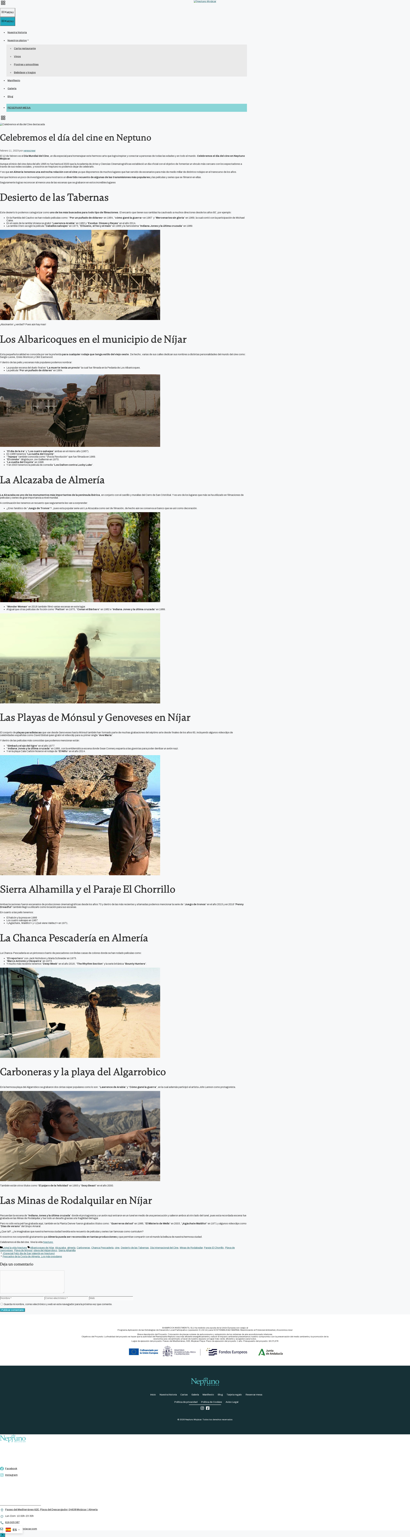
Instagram (11, 1475)
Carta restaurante (25, 48)
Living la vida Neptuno (15, 1247)
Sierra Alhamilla (67, 1250)
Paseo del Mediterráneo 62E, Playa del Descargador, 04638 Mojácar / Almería (51, 1509)
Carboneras (83, 1247)
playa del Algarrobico (45, 1250)
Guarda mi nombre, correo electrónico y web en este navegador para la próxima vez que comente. (58, 1304)
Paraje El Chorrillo (214, 1247)
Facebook (11, 1468)
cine (117, 1247)
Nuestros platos (17, 40)
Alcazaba (60, 1247)
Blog (10, 96)
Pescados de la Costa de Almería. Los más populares (32, 1256)
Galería (12, 88)
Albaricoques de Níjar (42, 1247)
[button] (3, 4)
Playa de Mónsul (23, 1250)
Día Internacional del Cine (164, 1247)
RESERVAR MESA (19, 107)
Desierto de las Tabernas (135, 1247)
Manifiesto (14, 80)
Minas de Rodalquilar (191, 1247)
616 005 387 (12, 1522)
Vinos (17, 56)
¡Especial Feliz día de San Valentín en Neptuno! (29, 1253)
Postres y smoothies (26, 64)
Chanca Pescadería (102, 1247)
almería (71, 1247)
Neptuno (48, 1242)
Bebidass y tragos (25, 72)
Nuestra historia (17, 32)
